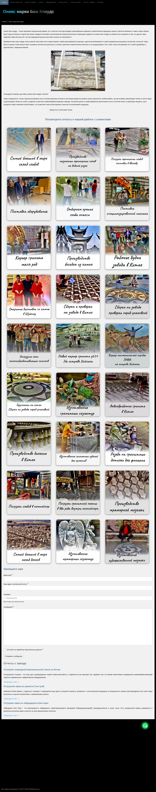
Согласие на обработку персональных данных (24, 650)
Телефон (7, 594)
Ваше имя (7, 575)
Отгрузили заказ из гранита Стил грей (24, 686)
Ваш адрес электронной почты (15, 584)
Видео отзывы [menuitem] (63, 772)
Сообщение (8, 607)
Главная (4, 22)
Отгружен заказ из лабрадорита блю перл (26, 703)
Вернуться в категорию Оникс (61, 110)
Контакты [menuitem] (100, 2)
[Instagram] (75, 765)
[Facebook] (69, 765)
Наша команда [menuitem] (76, 772)
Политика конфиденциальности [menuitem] (109, 772)
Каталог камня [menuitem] (15, 2)
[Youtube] (80, 765)
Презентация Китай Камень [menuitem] (45, 772)
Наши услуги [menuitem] (63, 2)
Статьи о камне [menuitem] (75, 2)
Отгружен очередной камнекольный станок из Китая (32, 669)
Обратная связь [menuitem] (89, 772)
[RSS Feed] (86, 765)
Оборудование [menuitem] (51, 2)
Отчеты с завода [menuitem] (89, 2)
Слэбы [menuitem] (41, 2)
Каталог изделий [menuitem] (30, 2)
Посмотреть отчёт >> (11, 682)
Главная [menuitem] (4, 2)
